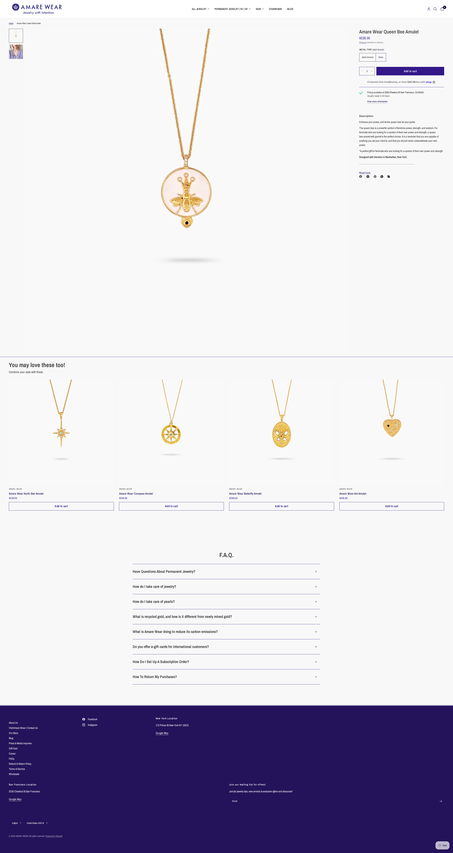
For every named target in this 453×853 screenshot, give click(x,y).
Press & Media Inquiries (20, 743)
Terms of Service (17, 769)
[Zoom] (341, 36)
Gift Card (13, 748)
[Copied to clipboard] (389, 176)
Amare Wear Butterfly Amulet (245, 493)
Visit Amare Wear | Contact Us (23, 728)
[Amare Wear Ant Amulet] (391, 432)
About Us (13, 723)
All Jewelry (199, 9)
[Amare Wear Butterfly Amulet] (281, 432)
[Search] (435, 9)
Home (11, 23)
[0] (441, 9)
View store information (377, 101)
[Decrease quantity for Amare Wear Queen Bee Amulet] (362, 71)
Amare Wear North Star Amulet (26, 493)
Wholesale (14, 774)
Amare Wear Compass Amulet (136, 493)
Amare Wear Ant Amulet (352, 493)
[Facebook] (361, 176)
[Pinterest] (376, 176)
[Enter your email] (440, 801)
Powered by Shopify (53, 836)
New (258, 9)
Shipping (362, 42)
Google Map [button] (162, 732)
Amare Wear (15, 489)
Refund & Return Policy (20, 764)
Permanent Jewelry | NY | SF (231, 9)
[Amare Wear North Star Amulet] (61, 432)
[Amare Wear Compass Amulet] (171, 432)
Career (12, 753)
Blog (290, 9)
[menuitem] (200, 9)
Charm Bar (275, 9)
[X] (368, 176)
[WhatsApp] (382, 176)
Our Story (13, 733)
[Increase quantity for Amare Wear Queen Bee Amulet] (371, 71)
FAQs (11, 758)
